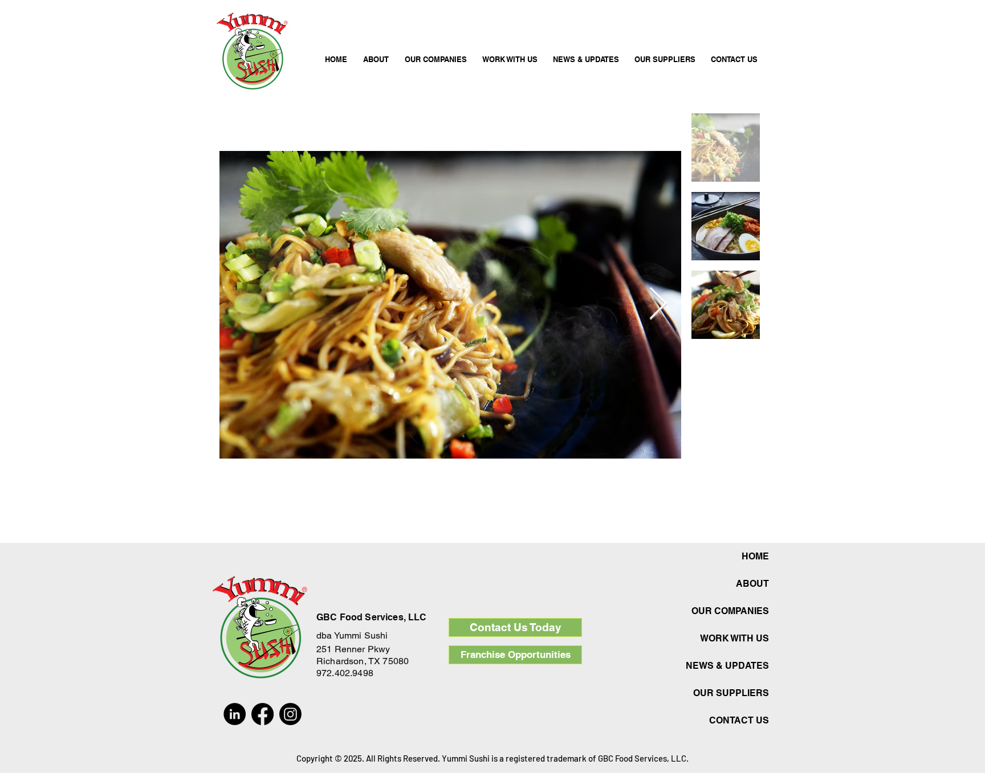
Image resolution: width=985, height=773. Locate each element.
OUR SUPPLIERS (731, 693)
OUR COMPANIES (730, 611)
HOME (755, 556)
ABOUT (752, 583)
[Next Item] (658, 304)
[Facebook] (262, 714)
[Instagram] (290, 714)
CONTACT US (739, 720)
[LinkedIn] (234, 714)
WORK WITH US (734, 638)
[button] (435, 54)
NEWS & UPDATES (730, 665)
